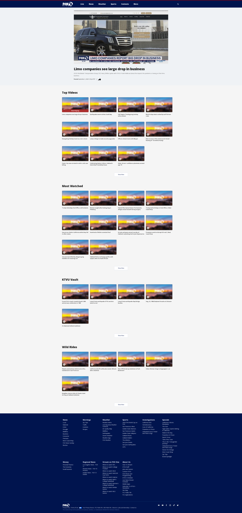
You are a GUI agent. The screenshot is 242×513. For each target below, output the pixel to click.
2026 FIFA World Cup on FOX (130, 423)
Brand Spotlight (167, 456)
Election (65, 445)
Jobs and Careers (128, 469)
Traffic (85, 425)
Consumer (66, 436)
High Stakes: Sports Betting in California (170, 429)
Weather (106, 420)
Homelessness (146, 425)
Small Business (67, 469)
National (65, 425)
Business (65, 434)
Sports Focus (166, 437)
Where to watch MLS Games (109, 492)
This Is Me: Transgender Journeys (169, 442)
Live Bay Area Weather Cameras (110, 425)
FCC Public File (127, 492)
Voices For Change (168, 450)
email (158, 505)
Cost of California (147, 427)
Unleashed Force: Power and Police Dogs (149, 432)
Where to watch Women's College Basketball (110, 484)
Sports (125, 420)
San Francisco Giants (129, 431)
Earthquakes (106, 433)
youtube (162, 505)
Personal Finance (68, 465)
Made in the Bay (167, 433)
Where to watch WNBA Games (110, 488)
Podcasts (65, 438)
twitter (177, 505)
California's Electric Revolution (168, 423)
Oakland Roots (127, 435)
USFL (124, 447)
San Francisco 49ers (129, 426)
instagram (170, 505)
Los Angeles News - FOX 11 (90, 465)
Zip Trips (85, 422)
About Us (126, 462)
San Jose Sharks (127, 442)
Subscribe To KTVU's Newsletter (129, 487)
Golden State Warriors (129, 429)
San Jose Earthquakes (129, 445)
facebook (166, 505)
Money (66, 462)
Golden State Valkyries (129, 433)
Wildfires (65, 431)
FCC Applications (128, 495)
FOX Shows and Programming (127, 474)
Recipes (85, 429)
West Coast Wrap (68, 441)
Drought (65, 429)
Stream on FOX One (111, 462)
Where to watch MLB (109, 471)
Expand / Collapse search (178, 4)
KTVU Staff (126, 467)
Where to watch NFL (109, 465)
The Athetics (126, 440)
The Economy (67, 467)
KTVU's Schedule (128, 478)
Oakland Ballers (127, 438)
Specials (165, 420)
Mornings (87, 420)
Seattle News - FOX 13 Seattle (90, 473)
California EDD (146, 422)
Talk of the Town (167, 439)
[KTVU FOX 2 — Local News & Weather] (69, 4)
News (65, 420)
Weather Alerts (107, 422)
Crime (64, 427)
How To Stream (127, 465)
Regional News (89, 462)
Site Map (125, 490)
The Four (165, 426)
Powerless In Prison (148, 429)
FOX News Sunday (68, 443)
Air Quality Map (107, 429)
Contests (85, 427)
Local (64, 422)
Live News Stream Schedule (128, 481)
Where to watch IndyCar (110, 477)
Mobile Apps (126, 484)
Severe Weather (107, 435)
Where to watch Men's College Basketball (109, 480)
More (136, 4)
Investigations (148, 420)
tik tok (173, 505)
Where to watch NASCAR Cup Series (110, 474)
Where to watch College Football (110, 468)
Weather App (107, 438)
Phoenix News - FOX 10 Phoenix (90, 469)
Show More (121, 174)
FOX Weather (107, 440)
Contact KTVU (127, 471)
